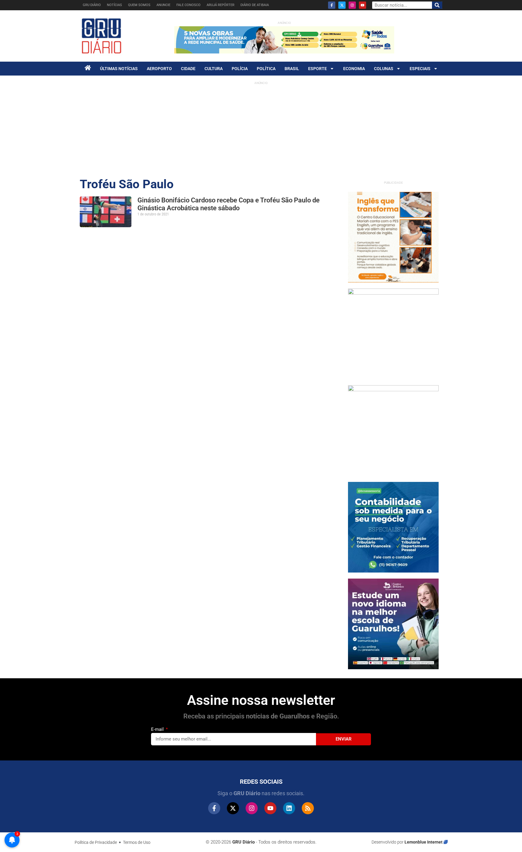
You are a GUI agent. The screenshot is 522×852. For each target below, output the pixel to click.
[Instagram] (352, 5)
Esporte (317, 68)
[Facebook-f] (331, 5)
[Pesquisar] (437, 5)
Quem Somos (139, 5)
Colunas (383, 68)
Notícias (114, 5)
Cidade (188, 68)
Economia (354, 68)
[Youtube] (362, 5)
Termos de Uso (136, 842)
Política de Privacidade (96, 842)
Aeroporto (159, 68)
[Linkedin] (289, 808)
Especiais (420, 68)
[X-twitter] (342, 5)
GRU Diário (92, 5)
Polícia (240, 68)
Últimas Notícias (119, 68)
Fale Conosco (188, 5)
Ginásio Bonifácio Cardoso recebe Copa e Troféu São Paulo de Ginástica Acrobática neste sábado (228, 204)
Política (266, 68)
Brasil (292, 68)
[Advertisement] (261, 130)
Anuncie (163, 5)
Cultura (214, 68)
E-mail (158, 729)
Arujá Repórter (220, 5)
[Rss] (308, 808)
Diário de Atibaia (254, 5)
